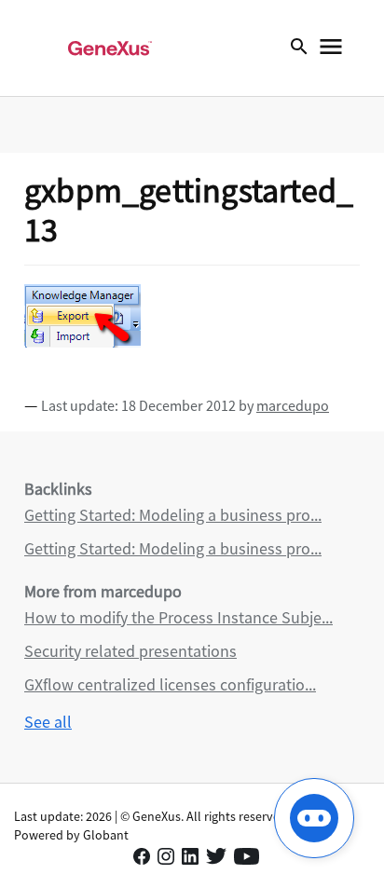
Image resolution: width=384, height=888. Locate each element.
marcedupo (292, 405)
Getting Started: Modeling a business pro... (173, 515)
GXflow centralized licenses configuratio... (170, 684)
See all (48, 721)
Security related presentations (130, 651)
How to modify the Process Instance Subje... (178, 617)
